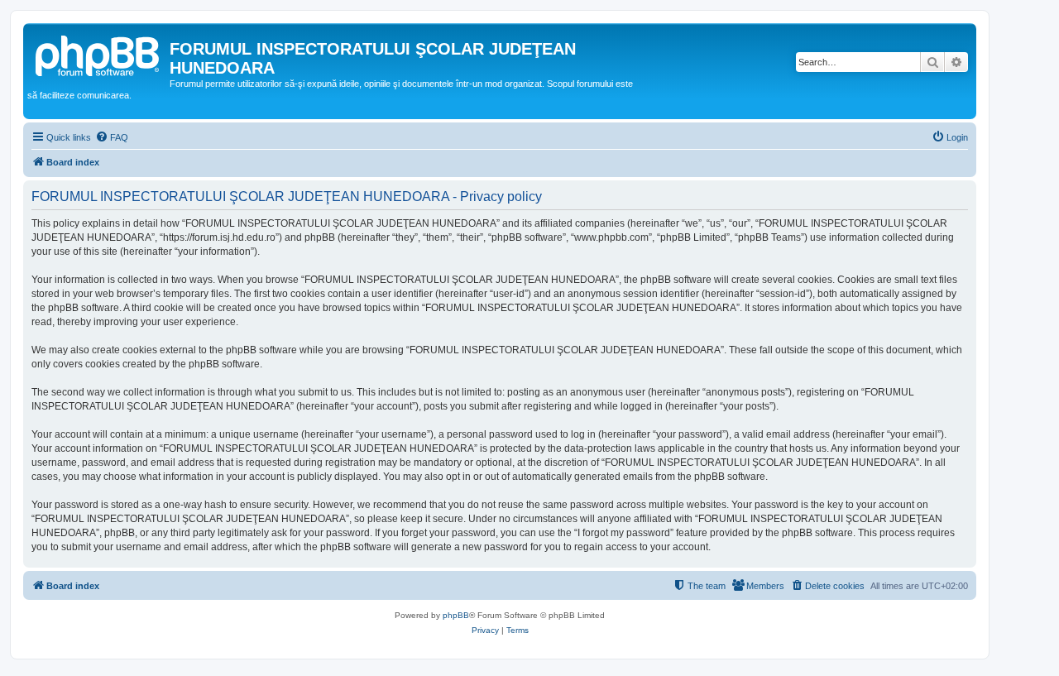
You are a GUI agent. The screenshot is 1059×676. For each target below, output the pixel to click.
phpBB (456, 615)
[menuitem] (111, 137)
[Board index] (98, 53)
